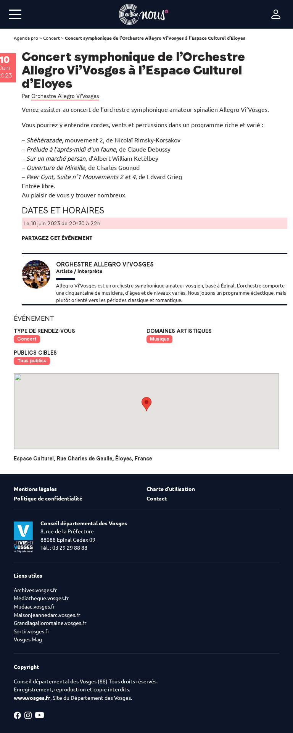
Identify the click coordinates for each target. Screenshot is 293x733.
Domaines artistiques (179, 331)
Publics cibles (35, 352)
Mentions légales (35, 489)
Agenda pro (26, 38)
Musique (159, 339)
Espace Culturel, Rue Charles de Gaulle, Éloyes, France (83, 458)
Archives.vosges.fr (35, 590)
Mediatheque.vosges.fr (41, 598)
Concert (51, 38)
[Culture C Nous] (143, 14)
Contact (156, 499)
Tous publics (32, 360)
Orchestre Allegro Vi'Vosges (65, 96)
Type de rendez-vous (44, 331)
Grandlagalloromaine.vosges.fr (50, 623)
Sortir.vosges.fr (31, 631)
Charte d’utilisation (170, 489)
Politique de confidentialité (48, 499)
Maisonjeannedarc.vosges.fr (47, 615)
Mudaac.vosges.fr (34, 607)
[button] (146, 404)
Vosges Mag (28, 639)
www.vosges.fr (32, 698)
